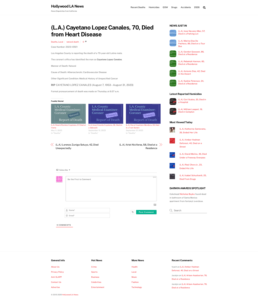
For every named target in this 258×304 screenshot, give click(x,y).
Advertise (55, 287)
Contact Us (56, 282)
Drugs (174, 7)
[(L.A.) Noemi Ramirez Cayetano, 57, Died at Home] (68, 114)
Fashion (135, 282)
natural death (73, 42)
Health (134, 267)
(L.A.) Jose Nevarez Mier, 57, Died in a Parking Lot (191, 32)
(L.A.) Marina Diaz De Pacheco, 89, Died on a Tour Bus (191, 43)
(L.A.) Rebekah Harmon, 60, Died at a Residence (191, 62)
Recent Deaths (138, 7)
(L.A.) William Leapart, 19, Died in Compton (190, 110)
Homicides (154, 7)
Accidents (186, 7)
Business (95, 277)
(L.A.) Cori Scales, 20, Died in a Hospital (192, 100)
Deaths (54, 42)
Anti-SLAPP (56, 277)
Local (60, 42)
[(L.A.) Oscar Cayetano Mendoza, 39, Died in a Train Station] (143, 114)
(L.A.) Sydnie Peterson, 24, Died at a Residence (191, 82)
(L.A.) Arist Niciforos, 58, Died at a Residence (138, 146)
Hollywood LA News (70, 295)
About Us (55, 267)
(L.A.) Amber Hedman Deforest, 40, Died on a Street (191, 143)
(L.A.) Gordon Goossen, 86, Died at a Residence (191, 53)
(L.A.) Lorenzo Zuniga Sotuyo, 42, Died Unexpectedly (77, 146)
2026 (197, 7)
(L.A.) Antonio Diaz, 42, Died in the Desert (191, 72)
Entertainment (97, 287)
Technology (137, 287)
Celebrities (96, 282)
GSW (165, 7)
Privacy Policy (57, 272)
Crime (94, 267)
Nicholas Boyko (187, 194)
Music (134, 277)
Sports (94, 272)
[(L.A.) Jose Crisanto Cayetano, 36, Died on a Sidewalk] (105, 114)
